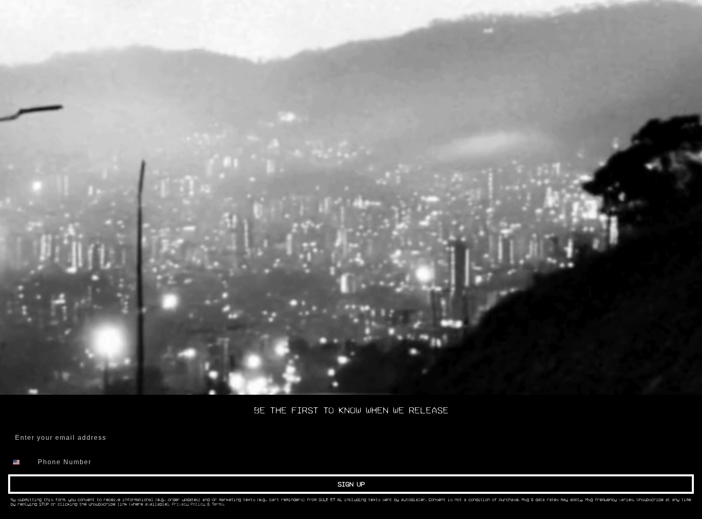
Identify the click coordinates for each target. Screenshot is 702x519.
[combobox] (21, 462)
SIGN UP (351, 484)
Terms (217, 504)
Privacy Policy (188, 504)
